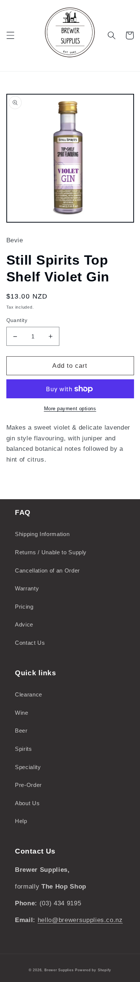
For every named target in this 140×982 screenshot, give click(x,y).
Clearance (28, 694)
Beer (21, 730)
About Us (27, 803)
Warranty (27, 588)
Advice (24, 624)
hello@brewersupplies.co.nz (80, 919)
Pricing (24, 606)
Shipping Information (42, 534)
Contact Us (30, 643)
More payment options (70, 408)
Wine (21, 713)
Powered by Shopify (93, 970)
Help (21, 821)
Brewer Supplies (59, 970)
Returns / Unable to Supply (51, 552)
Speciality (28, 767)
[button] (10, 35)
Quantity (17, 320)
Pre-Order (28, 785)
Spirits (23, 749)
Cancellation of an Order (47, 570)
